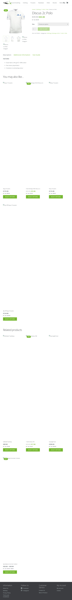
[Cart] (67, 3)
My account (60, 588)
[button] (21, 3)
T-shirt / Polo (44, 9)
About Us (5, 588)
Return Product (43, 592)
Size (33, 24)
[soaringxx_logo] (7, 2)
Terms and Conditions (6, 596)
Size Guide (36, 55)
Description (7, 55)
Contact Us (42, 590)
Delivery (5, 590)
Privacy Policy (7, 593)
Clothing (38, 9)
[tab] (7, 55)
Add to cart (43, 29)
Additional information (22, 55)
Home (33, 9)
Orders (59, 590)
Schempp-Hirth (56, 33)
